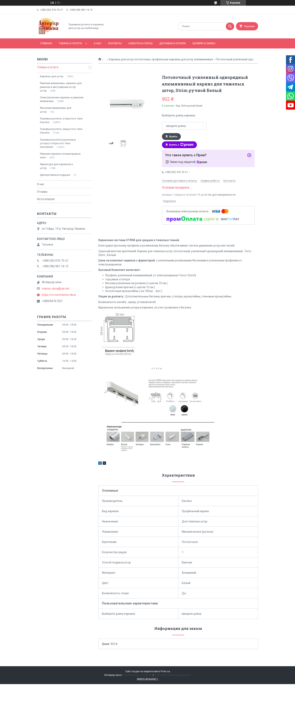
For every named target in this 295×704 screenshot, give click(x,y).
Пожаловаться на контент (137, 675)
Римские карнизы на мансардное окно (60, 155)
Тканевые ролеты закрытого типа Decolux (61, 130)
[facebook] (100, 463)
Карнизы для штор (51, 76)
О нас (97, 43)
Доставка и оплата (172, 43)
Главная (46, 43)
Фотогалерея (46, 199)
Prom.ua (165, 671)
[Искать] (230, 26)
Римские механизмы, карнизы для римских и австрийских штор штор (61, 87)
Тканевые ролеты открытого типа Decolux (61, 120)
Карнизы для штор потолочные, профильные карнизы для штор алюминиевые (161, 59)
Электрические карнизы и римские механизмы (61, 99)
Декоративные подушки (55, 174)
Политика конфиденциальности (172, 675)
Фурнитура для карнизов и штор (56, 166)
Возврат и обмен (204, 43)
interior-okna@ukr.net (55, 288)
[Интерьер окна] (50, 33)
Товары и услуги (70, 43)
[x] (104, 463)
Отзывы (42, 191)
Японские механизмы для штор (55, 109)
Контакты (115, 43)
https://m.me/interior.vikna (59, 294)
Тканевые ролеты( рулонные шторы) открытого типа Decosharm (58, 143)
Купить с (174, 144)
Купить (173, 136)
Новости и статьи (140, 43)
